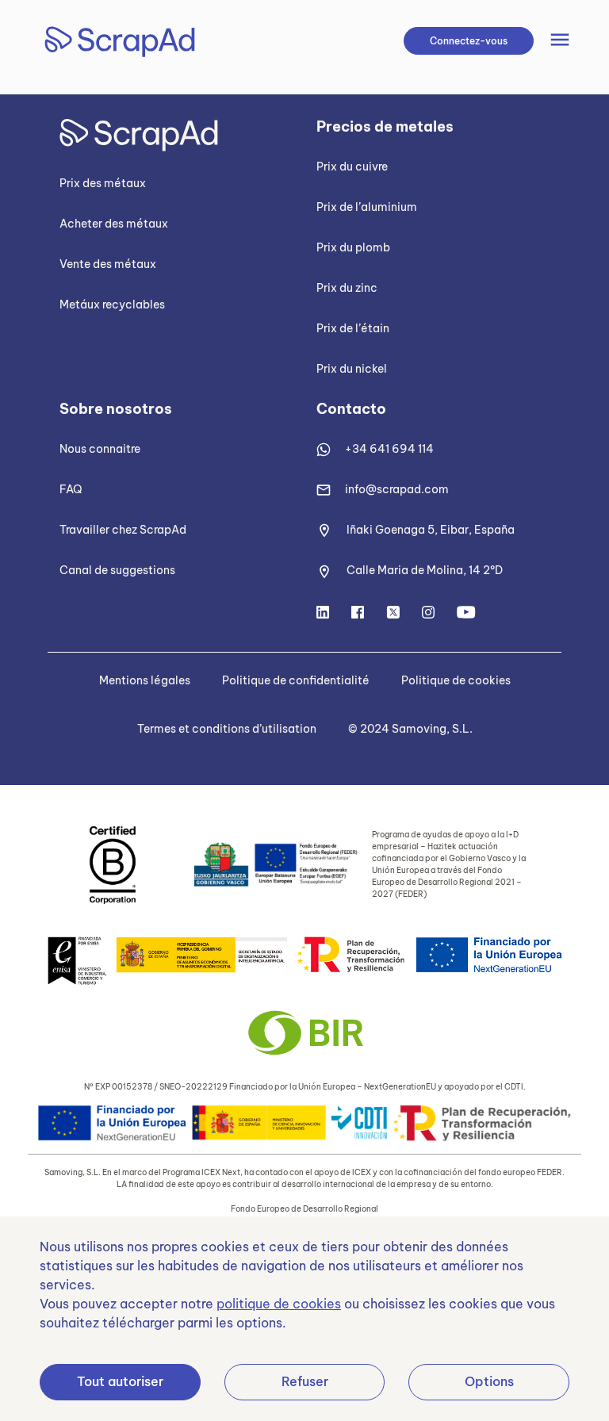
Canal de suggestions (117, 570)
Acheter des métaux (113, 223)
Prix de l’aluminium (366, 207)
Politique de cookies (456, 680)
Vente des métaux (107, 264)
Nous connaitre (99, 449)
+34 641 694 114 (389, 449)
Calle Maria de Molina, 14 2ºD (425, 570)
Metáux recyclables (112, 304)
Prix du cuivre (352, 166)
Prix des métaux (102, 183)
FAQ (70, 489)
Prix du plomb (353, 247)
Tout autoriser (120, 1381)
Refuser (305, 1381)
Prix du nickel (351, 369)
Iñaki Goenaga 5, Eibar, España (431, 530)
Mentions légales (144, 680)
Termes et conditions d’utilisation (226, 729)
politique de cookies (278, 1304)
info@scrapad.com (397, 489)
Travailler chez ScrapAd (122, 530)
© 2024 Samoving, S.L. (410, 729)
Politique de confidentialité (296, 680)
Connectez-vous (469, 41)
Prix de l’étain (352, 328)
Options (489, 1381)
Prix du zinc (346, 288)
